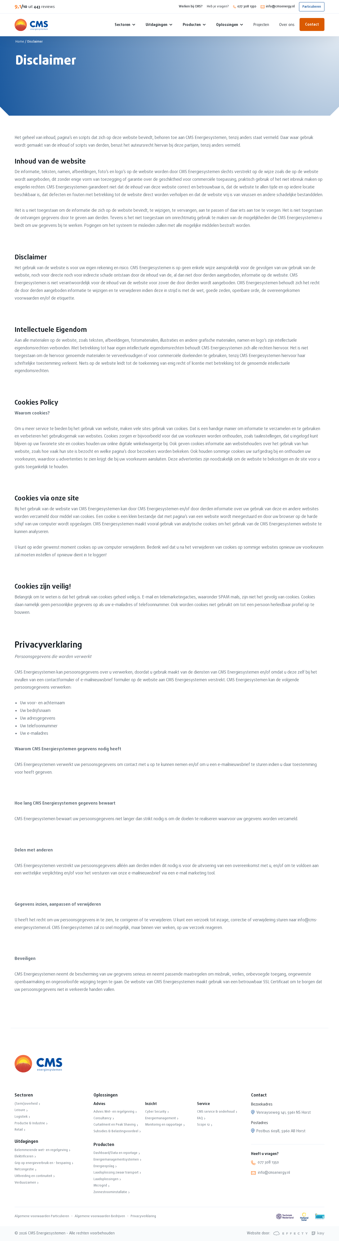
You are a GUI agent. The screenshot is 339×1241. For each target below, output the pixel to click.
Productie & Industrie (30, 1123)
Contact (312, 25)
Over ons (287, 25)
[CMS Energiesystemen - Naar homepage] (31, 25)
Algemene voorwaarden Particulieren (42, 1216)
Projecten (261, 25)
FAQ (200, 1118)
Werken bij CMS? (191, 6)
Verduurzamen (25, 1182)
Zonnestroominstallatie (110, 1192)
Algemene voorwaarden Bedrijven (100, 1216)
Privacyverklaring (143, 1216)
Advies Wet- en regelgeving (113, 1111)
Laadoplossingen (105, 1179)
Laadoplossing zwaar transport (116, 1172)
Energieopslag (103, 1166)
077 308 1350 (246, 6)
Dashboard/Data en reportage (115, 1153)
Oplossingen (227, 25)
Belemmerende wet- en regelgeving (41, 1150)
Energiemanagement (160, 1118)
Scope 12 (203, 1124)
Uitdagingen (156, 25)
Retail (19, 1129)
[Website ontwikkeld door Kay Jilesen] (316, 1233)
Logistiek (21, 1116)
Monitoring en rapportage (163, 1124)
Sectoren (122, 25)
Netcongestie (24, 1169)
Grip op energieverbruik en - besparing (43, 1163)
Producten (192, 25)
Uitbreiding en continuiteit (33, 1176)
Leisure (20, 1110)
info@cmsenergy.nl (280, 6)
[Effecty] (290, 1233)
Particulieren (311, 6)
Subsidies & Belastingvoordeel (115, 1131)
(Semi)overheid (26, 1104)
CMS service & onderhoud (216, 1111)
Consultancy (102, 1118)
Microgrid (100, 1185)
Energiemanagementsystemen (116, 1159)
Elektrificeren (24, 1156)
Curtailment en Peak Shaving (114, 1124)
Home (19, 41)
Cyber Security (155, 1111)
